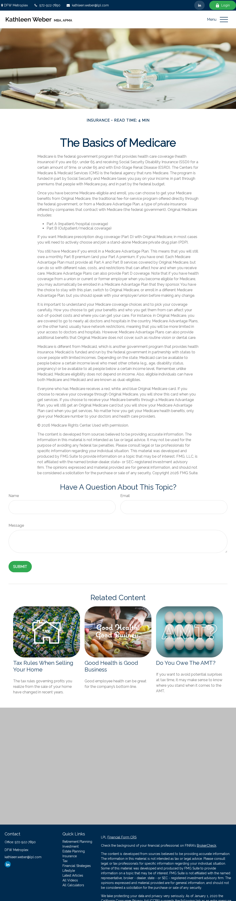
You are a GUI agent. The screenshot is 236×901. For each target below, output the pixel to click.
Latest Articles (72, 875)
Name (14, 496)
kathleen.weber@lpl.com (90, 5)
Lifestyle (68, 870)
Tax (65, 861)
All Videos (70, 880)
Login (225, 5)
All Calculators (73, 885)
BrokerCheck (206, 845)
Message (16, 525)
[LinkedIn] (199, 5)
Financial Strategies (76, 866)
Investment (70, 846)
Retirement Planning (77, 841)
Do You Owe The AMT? (185, 663)
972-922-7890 (49, 5)
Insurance (69, 856)
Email (125, 496)
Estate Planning (73, 851)
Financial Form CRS (121, 837)
